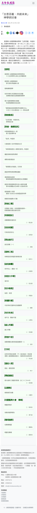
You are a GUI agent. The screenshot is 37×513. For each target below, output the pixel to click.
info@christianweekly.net (13, 486)
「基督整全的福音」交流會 (13, 166)
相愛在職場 (8, 432)
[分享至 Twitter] (17, 33)
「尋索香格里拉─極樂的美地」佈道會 (17, 149)
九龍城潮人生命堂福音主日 (13, 144)
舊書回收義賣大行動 (11, 199)
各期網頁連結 (5, 501)
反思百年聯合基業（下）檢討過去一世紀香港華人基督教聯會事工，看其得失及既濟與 (18, 355)
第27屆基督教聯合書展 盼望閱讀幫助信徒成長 (12, 102)
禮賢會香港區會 (10, 159)
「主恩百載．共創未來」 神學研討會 (12, 121)
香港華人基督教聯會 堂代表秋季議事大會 (12, 82)
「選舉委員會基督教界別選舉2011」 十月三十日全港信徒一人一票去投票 (17, 109)
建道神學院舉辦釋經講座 (12, 172)
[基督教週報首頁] (8, 3)
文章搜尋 (3, 497)
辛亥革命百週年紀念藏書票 (13, 305)
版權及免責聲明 (28, 507)
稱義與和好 (8, 405)
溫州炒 (7, 281)
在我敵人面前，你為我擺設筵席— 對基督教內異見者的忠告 (15, 209)
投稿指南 (3, 499)
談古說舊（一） (10, 244)
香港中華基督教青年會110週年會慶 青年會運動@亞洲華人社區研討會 (16, 185)
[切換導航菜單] (33, 3)
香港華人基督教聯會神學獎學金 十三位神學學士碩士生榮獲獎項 (15, 75)
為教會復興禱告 (10, 412)
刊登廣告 (3, 492)
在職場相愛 (8, 425)
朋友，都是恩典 (10, 368)
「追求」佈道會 (10, 138)
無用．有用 (8, 293)
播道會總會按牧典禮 (11, 154)
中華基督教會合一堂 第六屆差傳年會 (11, 132)
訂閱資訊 (3, 495)
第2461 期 (4, 23)
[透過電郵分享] (11, 33)
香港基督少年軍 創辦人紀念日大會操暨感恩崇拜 (15, 192)
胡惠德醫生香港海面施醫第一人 (15, 342)
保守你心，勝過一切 (11, 269)
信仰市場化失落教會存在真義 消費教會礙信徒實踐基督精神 (15, 94)
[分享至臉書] (14, 33)
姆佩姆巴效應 (9, 392)
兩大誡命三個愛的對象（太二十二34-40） (18, 380)
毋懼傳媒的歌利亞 (10, 220)
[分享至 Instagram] (21, 33)
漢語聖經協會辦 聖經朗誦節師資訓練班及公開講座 (16, 178)
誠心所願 (7, 330)
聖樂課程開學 (9, 88)
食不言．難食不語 (10, 317)
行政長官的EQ (9, 232)
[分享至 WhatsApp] (7, 33)
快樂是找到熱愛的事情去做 (13, 256)
